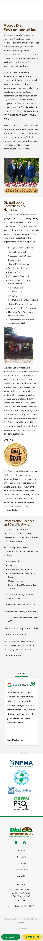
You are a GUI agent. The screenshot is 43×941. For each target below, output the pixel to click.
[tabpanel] (21, 712)
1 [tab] (18, 753)
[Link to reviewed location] (21, 685)
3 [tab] (25, 753)
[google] (24, 842)
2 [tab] (21, 753)
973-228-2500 (23, 896)
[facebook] (16, 842)
